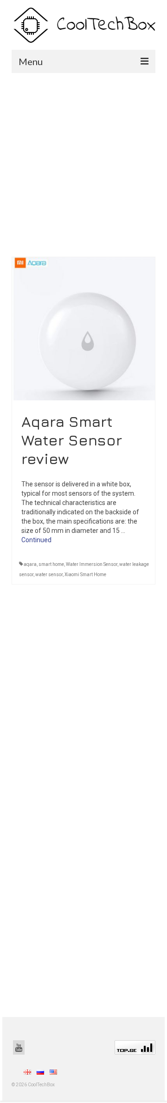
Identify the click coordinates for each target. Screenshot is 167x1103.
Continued (36, 540)
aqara (30, 564)
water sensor (49, 574)
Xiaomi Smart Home (85, 574)
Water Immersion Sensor (91, 564)
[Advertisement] (83, 161)
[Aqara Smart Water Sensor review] (83, 328)
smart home (51, 564)
